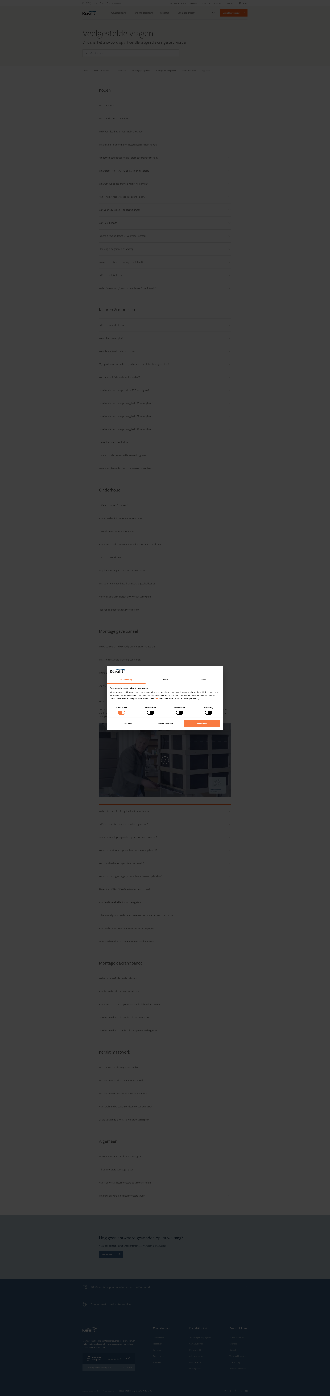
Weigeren (128, 723)
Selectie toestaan (165, 723)
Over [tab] (203, 679)
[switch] (150, 713)
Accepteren (202, 723)
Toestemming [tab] (126, 680)
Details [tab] (165, 679)
